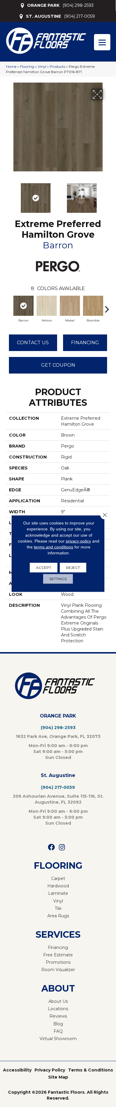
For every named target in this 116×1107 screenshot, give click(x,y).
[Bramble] (93, 305)
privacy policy (78, 541)
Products (57, 66)
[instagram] (62, 847)
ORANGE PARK (43, 5)
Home (11, 66)
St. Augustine (58, 775)
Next (107, 195)
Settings (58, 578)
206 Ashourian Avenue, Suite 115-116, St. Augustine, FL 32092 (58, 799)
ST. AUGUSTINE (43, 16)
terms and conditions (53, 547)
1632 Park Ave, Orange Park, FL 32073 (58, 736)
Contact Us (33, 342)
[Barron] (23, 305)
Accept (43, 567)
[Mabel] (69, 305)
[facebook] (51, 847)
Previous (9, 195)
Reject (73, 567)
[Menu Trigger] (102, 42)
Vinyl (42, 66)
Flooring (27, 66)
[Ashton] (46, 305)
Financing (85, 342)
